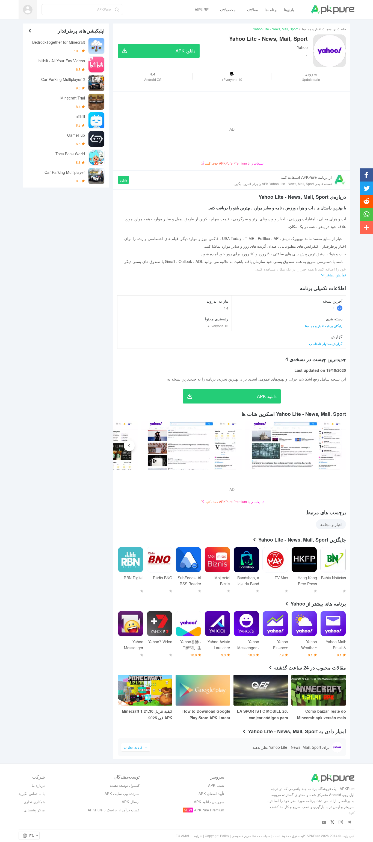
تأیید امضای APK (211, 793)
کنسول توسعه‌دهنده (125, 785)
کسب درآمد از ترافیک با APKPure (114, 809)
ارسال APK (131, 801)
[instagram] (341, 822)
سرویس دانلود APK (209, 801)
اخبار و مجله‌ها (311, 29)
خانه (343, 29)
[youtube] (324, 822)
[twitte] (332, 822)
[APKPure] (332, 9)
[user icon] (27, 9)
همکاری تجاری (34, 801)
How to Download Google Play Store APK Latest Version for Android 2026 (206, 714)
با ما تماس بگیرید (32, 793)
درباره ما (38, 785)
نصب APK (216, 785)
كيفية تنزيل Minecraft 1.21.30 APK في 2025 (147, 714)
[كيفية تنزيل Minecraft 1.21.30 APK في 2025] (145, 690)
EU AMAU (183, 835)
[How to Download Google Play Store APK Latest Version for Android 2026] (203, 690)
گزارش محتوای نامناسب (325, 343)
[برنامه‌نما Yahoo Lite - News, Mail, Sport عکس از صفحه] (191, 445)
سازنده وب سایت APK (122, 793)
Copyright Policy (217, 835)
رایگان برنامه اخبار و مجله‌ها (323, 325)
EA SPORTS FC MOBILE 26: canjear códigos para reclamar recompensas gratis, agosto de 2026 (262, 714)
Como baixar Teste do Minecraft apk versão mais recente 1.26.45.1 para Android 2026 (321, 714)
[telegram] (349, 822)
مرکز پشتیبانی (34, 809)
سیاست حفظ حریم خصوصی (251, 835)
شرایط (197, 835)
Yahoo (302, 47)
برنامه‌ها (330, 29)
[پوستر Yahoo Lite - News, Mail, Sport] (295, 445)
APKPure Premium (209, 809)
